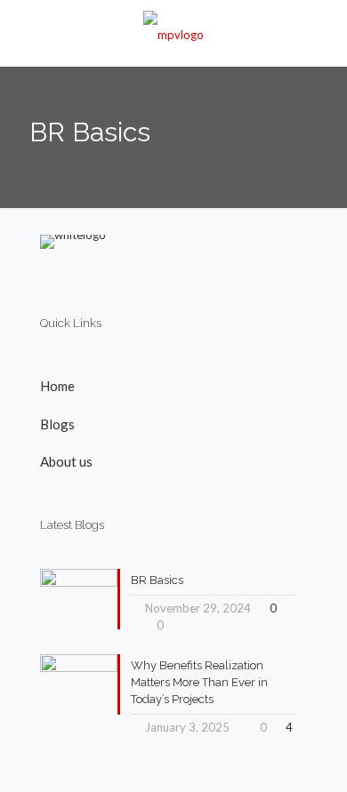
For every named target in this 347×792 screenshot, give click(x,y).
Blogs (57, 424)
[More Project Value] (173, 33)
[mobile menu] (323, 35)
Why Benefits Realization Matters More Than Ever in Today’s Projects (199, 682)
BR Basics (157, 580)
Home (57, 386)
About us (66, 461)
